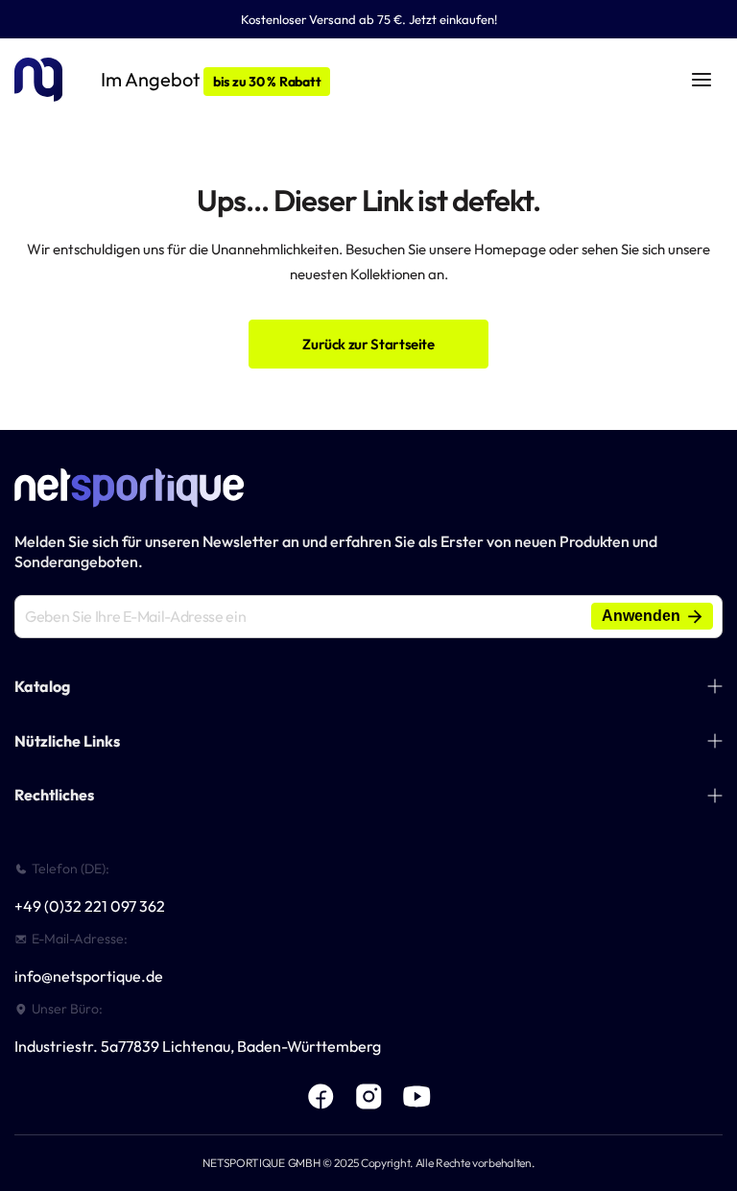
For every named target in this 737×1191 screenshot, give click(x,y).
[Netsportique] (38, 80)
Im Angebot (211, 79)
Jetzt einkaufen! (453, 19)
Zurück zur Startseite (368, 344)
